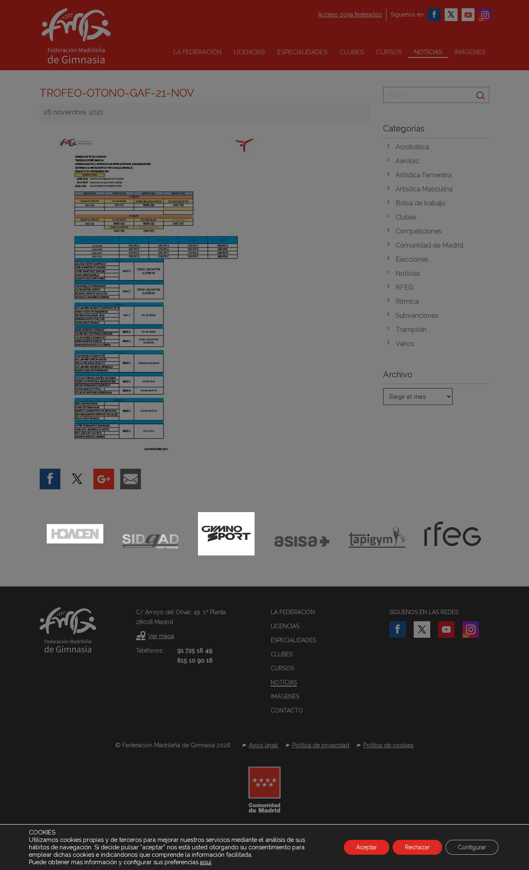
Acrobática (412, 147)
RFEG (404, 287)
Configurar (472, 847)
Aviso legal (263, 745)
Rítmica (407, 301)
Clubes (352, 52)
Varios (405, 344)
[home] (93, 36)
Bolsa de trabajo (421, 203)
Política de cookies (388, 745)
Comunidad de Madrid (429, 245)
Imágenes (470, 52)
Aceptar (366, 847)
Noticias (428, 52)
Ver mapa (161, 636)
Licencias (249, 52)
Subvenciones (417, 315)
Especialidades (302, 52)
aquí (205, 862)
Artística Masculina (424, 189)
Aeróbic (407, 161)
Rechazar (417, 847)
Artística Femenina (424, 175)
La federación (198, 52)
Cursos (389, 52)
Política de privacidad (320, 745)
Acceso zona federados (350, 14)
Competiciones (419, 231)
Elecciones (412, 259)
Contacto (287, 710)
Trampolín (411, 330)
